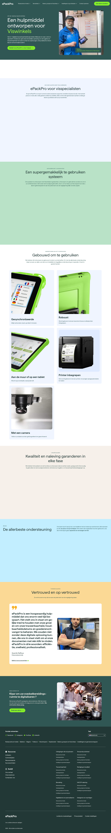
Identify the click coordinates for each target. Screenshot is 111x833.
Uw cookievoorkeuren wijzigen (13, 822)
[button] (97, 735)
